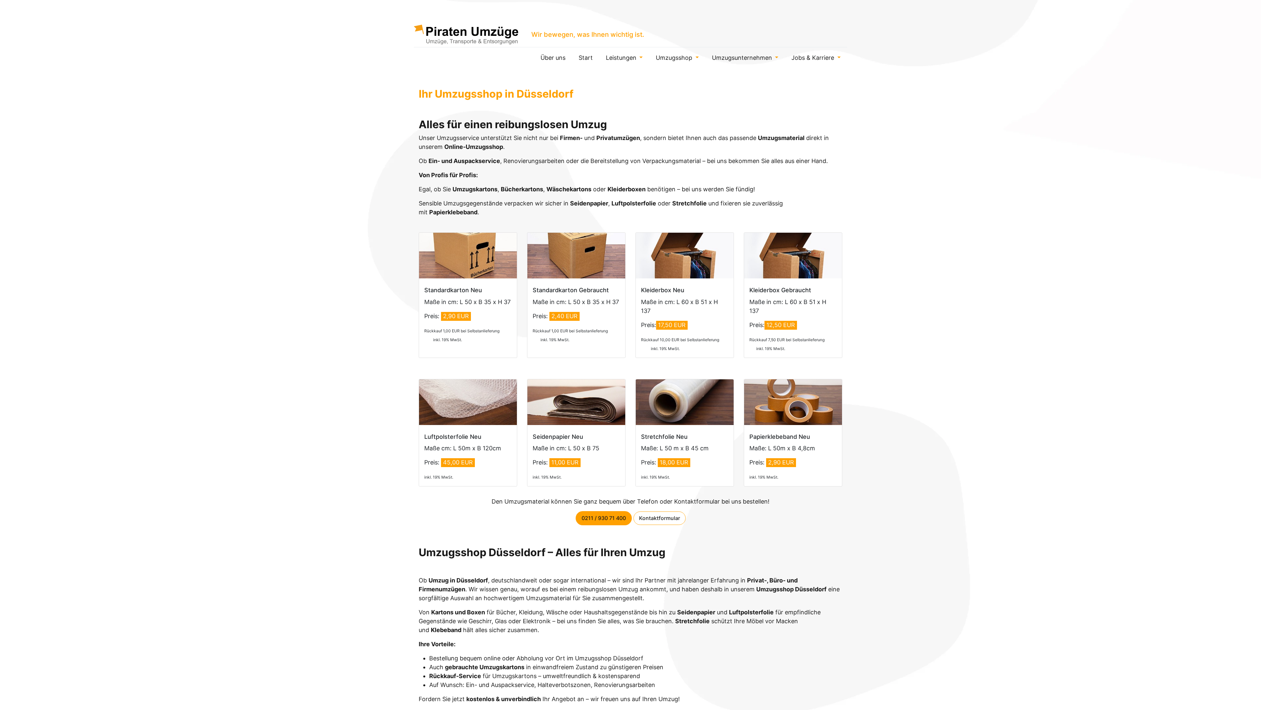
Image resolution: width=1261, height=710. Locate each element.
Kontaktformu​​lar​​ (659, 518)
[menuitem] (553, 57)
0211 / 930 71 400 (604, 518)
